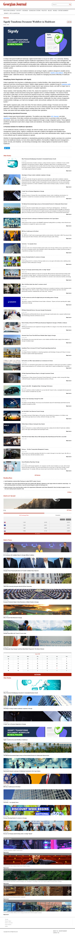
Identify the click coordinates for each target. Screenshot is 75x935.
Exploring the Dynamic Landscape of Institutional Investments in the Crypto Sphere (40, 218)
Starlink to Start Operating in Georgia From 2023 (32, 398)
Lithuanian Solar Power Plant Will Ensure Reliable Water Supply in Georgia (39, 335)
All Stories (37, 475)
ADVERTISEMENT (63, 931)
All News (69, 492)
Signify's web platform (56, 73)
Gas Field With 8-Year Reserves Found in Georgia (33, 411)
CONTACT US (56, 932)
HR (52, 116)
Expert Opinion (8, 924)
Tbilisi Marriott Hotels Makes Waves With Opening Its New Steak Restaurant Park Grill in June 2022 (44, 436)
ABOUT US (55, 931)
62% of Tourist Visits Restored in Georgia (13, 617)
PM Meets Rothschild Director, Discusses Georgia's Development (36, 310)
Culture (6, 854)
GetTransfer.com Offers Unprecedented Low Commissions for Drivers (37, 360)
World (55, 10)
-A (68, 22)
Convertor (57, 515)
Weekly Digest (8, 921)
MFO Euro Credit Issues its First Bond (30, 231)
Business (25, 10)
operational (7, 118)
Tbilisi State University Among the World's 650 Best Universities (18, 586)
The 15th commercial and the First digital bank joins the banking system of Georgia (40, 297)
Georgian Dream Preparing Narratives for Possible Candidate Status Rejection (21, 570)
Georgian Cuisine (35, 10)
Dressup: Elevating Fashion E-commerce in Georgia (33, 257)
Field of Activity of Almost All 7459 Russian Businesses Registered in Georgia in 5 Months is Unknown (44, 322)
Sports (6, 13)
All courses (37, 533)
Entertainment (63, 10)
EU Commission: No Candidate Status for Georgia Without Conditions (19, 555)
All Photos (69, 510)
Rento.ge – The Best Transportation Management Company (35, 449)
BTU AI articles (15, 13)
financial (56, 116)
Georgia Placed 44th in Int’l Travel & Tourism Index (15, 633)
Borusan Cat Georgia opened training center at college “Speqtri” (36, 269)
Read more (68, 170)
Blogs (50, 10)
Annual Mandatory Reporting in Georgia (30, 462)
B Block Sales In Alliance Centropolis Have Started (33, 424)
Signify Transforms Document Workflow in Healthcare (16, 739)
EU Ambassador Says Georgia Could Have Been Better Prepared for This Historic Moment (24, 649)
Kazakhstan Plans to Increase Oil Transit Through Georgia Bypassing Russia (39, 348)
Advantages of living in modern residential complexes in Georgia (36, 175)
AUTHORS (37, 674)
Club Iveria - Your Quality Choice (29, 243)
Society (18, 10)
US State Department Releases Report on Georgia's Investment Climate (38, 373)
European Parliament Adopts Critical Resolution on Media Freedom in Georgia (21, 602)
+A (70, 22)
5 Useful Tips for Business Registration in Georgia (33, 191)
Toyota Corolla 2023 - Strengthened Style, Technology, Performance (37, 386)
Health (6, 926)
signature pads (66, 84)
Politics (44, 10)
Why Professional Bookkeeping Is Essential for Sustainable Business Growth (39, 158)
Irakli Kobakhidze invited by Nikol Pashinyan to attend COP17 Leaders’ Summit (23, 481)
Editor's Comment (9, 922)
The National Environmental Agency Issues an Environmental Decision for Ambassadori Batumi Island (26, 755)
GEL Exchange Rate (24, 515)
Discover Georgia (9, 10)
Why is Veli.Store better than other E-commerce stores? (34, 284)
